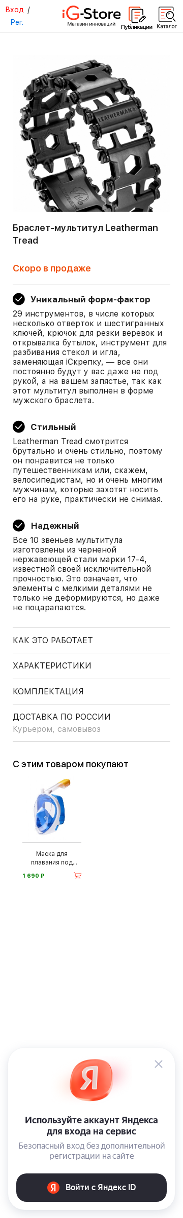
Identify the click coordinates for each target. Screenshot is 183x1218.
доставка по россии (62, 723)
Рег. (16, 22)
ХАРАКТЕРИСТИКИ (52, 666)
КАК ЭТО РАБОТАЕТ (53, 640)
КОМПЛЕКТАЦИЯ (48, 691)
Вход (14, 10)
